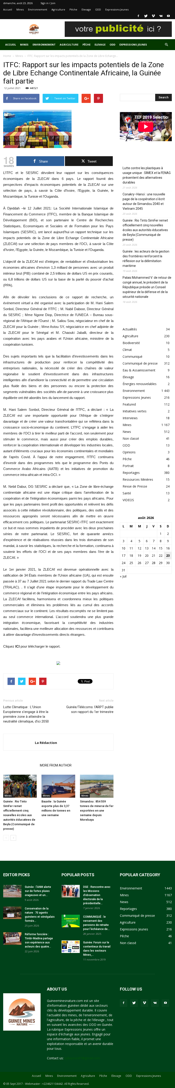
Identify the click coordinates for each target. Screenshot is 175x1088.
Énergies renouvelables (140, 384)
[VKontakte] (160, 16)
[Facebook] (138, 16)
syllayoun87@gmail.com (82, 1058)
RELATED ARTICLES (20, 765)
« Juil (123, 576)
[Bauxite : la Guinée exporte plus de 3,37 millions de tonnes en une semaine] (58, 786)
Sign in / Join (48, 3)
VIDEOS (128, 500)
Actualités (130, 329)
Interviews (130, 418)
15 (160, 548)
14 (153, 548)
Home (7, 56)
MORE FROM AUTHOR (56, 765)
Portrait (128, 466)
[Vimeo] (153, 16)
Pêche (73, 9)
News (127, 431)
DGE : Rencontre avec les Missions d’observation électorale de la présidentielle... (97, 895)
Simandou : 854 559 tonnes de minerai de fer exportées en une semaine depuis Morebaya (96, 810)
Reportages (131, 472)
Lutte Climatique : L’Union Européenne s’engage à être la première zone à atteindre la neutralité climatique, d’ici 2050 (26, 714)
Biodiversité (131, 343)
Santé (127, 493)
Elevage (86, 9)
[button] (166, 45)
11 (131, 548)
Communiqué (132, 356)
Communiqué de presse (140, 363)
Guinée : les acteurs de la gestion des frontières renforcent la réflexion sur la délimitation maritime (146, 259)
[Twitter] (145, 16)
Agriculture (58, 9)
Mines (20, 9)
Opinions (129, 452)
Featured (129, 404)
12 (139, 548)
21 (153, 555)
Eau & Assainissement (139, 370)
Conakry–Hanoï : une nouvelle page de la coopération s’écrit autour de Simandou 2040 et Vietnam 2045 (144, 201)
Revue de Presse (135, 486)
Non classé (131, 438)
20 (147, 555)
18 (131, 555)
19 (139, 555)
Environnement (37, 9)
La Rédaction (46, 742)
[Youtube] (168, 16)
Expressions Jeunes (117, 9)
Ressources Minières (138, 479)
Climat (127, 349)
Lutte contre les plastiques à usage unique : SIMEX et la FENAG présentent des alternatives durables (147, 175)
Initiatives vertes (135, 411)
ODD (98, 9)
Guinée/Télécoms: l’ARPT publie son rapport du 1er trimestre (89, 709)
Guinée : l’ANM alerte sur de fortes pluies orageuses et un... (38, 891)
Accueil (7, 9)
